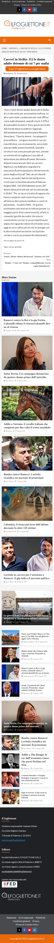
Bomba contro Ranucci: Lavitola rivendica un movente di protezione (34, 741)
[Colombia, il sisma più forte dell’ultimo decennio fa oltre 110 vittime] (27, 503)
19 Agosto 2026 (22, 380)
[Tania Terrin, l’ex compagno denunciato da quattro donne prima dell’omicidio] (27, 353)
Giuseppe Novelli (11, 330)
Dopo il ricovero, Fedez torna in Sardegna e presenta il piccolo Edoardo (34, 795)
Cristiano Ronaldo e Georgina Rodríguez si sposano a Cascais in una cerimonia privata (34, 778)
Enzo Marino (10, 380)
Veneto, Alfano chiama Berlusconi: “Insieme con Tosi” (27, 255)
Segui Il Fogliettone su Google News (27, 68)
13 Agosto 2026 (38, 783)
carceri (11, 247)
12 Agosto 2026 (22, 481)
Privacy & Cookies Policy (31, 5)
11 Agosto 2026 (24, 531)
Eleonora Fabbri (11, 622)
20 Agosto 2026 (24, 330)
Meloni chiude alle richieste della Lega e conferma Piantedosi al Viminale (34, 653)
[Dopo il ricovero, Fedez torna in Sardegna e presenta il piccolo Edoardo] (10, 796)
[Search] (49, 40)
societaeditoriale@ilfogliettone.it (17, 871)
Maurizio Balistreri (29, 642)
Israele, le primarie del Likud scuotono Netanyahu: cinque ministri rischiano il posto (33, 687)
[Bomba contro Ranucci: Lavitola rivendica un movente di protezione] (27, 453)
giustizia (18, 247)
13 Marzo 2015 (22, 73)
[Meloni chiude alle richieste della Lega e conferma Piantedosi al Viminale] (10, 654)
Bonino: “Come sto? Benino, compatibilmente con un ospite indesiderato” (27, 263)
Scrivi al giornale (18, 1)
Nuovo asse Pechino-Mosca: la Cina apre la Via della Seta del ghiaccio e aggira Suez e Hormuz (35, 636)
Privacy (17, 5)
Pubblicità (31, 1)
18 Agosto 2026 (38, 693)
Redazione (6, 1)
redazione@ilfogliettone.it (13, 840)
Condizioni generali (44, 1)
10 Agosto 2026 (22, 582)
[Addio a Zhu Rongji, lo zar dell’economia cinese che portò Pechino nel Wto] (10, 761)
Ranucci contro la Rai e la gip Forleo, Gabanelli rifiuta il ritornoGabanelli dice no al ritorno (27, 323)
